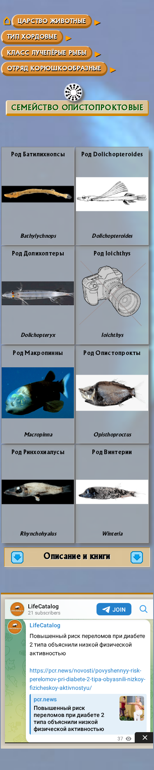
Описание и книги (77, 555)
